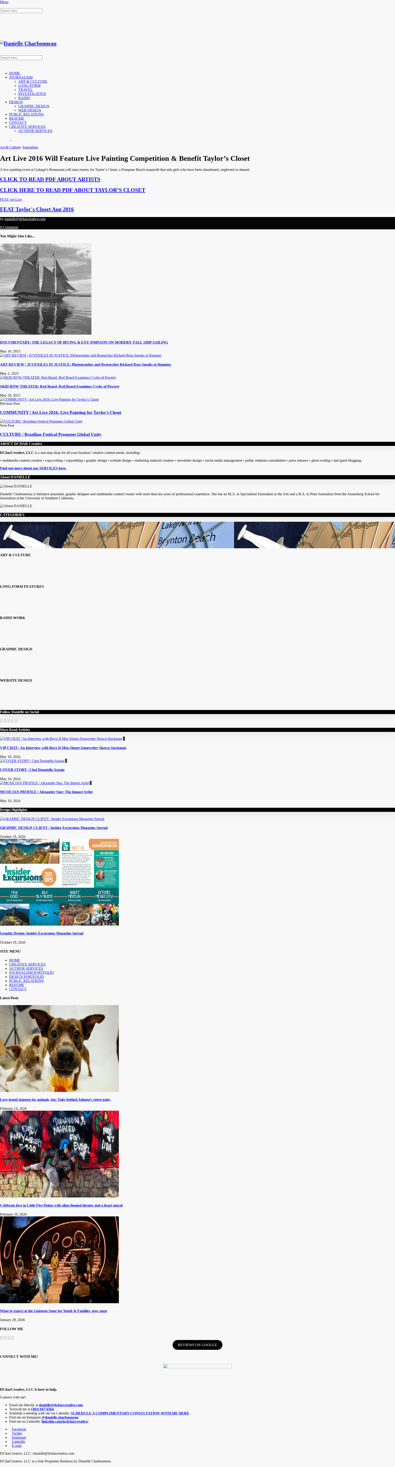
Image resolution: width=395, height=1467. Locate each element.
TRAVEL (25, 90)
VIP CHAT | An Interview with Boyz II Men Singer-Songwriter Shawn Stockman (63, 748)
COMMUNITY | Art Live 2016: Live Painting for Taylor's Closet (60, 412)
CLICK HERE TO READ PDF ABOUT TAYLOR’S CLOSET (72, 190)
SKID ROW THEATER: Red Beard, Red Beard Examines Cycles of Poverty (60, 386)
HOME (14, 73)
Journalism (30, 147)
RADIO (24, 98)
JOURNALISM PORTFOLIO (31, 972)
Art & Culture (10, 147)
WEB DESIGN (29, 110)
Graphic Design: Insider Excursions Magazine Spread (41, 933)
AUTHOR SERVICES (35, 131)
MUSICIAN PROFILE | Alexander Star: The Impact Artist (46, 792)
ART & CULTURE (32, 81)
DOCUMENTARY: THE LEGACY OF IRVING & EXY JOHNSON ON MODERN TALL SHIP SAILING (84, 342)
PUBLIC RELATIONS (26, 114)
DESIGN (16, 102)
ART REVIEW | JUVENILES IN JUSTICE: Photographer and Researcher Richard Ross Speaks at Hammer (85, 364)
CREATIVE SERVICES (27, 127)
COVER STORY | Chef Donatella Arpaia (32, 770)
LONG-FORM (29, 85)
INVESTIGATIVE (32, 94)
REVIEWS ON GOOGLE (197, 1345)
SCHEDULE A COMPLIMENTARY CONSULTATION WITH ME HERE (130, 1413)
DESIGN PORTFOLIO (26, 977)
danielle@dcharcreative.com (25, 219)
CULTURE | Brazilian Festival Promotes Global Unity (50, 434)
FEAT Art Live (11, 199)
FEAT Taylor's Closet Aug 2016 (37, 209)
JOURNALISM (21, 77)
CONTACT (18, 122)
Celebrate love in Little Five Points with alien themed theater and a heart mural (61, 1205)
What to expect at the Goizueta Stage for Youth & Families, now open (53, 1311)
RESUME (16, 118)
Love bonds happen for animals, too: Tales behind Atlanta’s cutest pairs (55, 1100)
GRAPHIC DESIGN (33, 106)
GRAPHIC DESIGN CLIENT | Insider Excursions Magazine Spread (54, 828)
